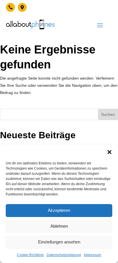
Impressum (92, 255)
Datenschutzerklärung (64, 255)
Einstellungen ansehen (59, 241)
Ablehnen (59, 226)
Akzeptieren (59, 210)
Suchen (108, 114)
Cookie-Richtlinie (30, 255)
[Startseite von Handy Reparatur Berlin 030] (30, 24)
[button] (109, 152)
